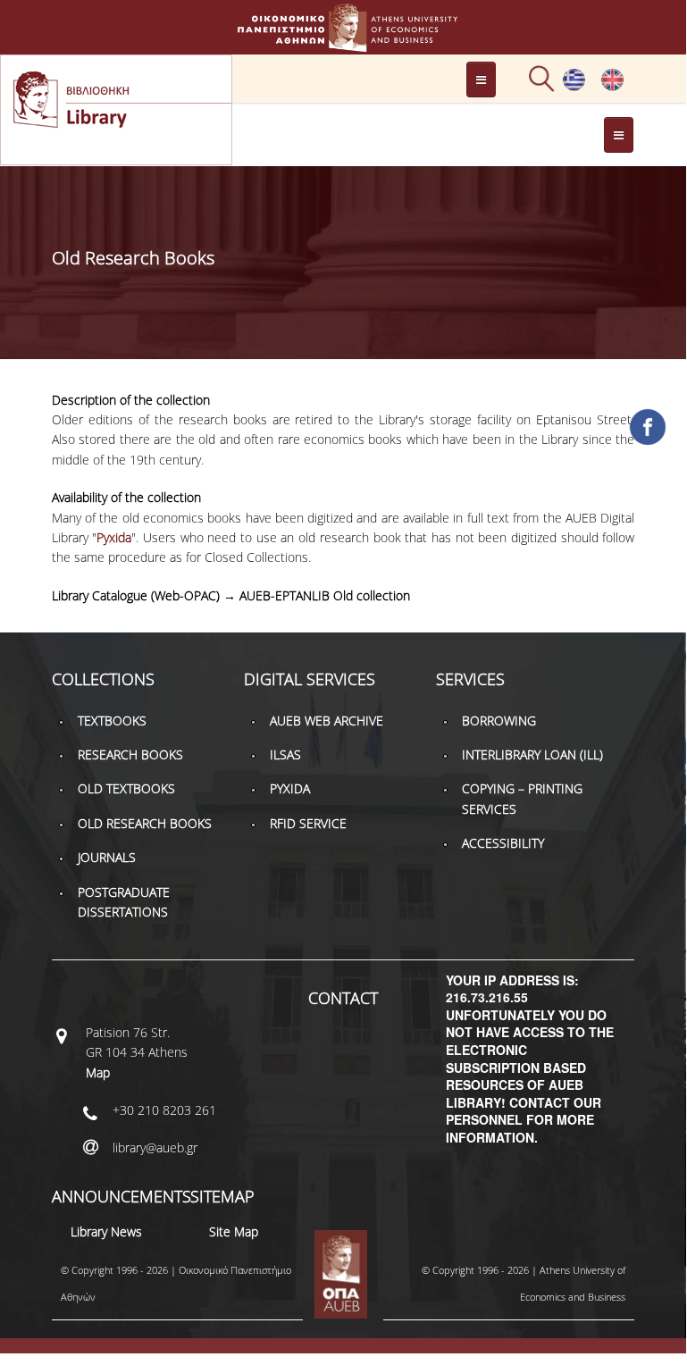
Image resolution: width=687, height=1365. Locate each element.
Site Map (233, 1231)
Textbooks (112, 720)
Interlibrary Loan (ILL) (532, 754)
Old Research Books (145, 823)
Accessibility (503, 842)
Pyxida (113, 537)
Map (98, 1072)
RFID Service (308, 823)
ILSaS (285, 754)
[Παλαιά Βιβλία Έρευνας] (574, 87)
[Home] (343, 43)
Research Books (130, 754)
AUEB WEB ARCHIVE (326, 720)
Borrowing (499, 720)
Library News (106, 1231)
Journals (107, 857)
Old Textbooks (126, 788)
